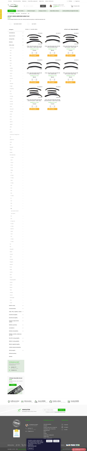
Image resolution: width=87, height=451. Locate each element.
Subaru (11, 282)
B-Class (12, 175)
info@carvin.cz (14, 370)
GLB (11, 203)
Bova (11, 63)
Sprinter (12, 228)
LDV (10, 137)
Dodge (11, 86)
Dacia (11, 75)
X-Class (12, 241)
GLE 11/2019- (13, 213)
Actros (12, 162)
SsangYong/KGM (13, 279)
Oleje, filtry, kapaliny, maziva (15, 311)
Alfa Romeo (12, 47)
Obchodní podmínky (17, 1)
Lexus (11, 142)
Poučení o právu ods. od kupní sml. (50, 427)
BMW (11, 60)
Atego (12, 170)
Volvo (11, 300)
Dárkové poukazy (12, 353)
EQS (11, 193)
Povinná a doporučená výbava (14, 321)
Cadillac (11, 68)
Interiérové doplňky (13, 314)
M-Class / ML (13, 221)
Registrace (77, 1)
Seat (11, 274)
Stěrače (11, 42)
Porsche (11, 259)
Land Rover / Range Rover (14, 134)
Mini (10, 246)
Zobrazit (13, 384)
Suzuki (11, 284)
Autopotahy (11, 38)
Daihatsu (11, 83)
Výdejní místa (41, 1)
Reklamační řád (46, 430)
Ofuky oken (11, 45)
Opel (11, 256)
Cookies (45, 433)
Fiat (10, 91)
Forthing (11, 96)
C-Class (12, 177)
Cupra (11, 73)
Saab (11, 269)
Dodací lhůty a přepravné (32, 1)
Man (10, 144)
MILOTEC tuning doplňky (14, 338)
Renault (11, 264)
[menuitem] (12, 11)
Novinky (10, 356)
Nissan (11, 251)
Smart (11, 277)
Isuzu (11, 116)
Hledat (43, 6)
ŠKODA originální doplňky (14, 344)
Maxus (11, 149)
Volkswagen (12, 297)
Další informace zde (32, 445)
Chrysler (11, 111)
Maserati (11, 147)
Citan (12, 180)
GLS (11, 218)
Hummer (11, 101)
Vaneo (12, 231)
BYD (10, 65)
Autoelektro (11, 327)
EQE (11, 190)
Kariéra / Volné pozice (49, 1)
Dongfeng (12, 88)
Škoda (11, 287)
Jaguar (11, 124)
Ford (11, 93)
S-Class (12, 226)
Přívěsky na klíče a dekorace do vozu (15, 335)
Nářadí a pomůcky (13, 324)
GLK (11, 216)
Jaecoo (11, 121)
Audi (10, 50)
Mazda (11, 152)
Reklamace (24, 1)
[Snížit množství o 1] (32, 53)
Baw (10, 58)
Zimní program (12, 350)
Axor (11, 172)
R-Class (12, 223)
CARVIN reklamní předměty (15, 347)
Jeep (11, 126)
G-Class (12, 195)
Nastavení (31, 448)
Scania (11, 272)
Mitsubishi (11, 249)
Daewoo (11, 78)
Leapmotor (12, 139)
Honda (11, 98)
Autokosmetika (12, 308)
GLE (11, 208)
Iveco (11, 119)
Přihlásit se (61, 409)
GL (11, 198)
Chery (11, 106)
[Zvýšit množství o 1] (36, 53)
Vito (11, 236)
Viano (12, 233)
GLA (11, 200)
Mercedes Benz (12, 154)
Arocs (12, 167)
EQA (11, 185)
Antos (12, 165)
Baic (10, 55)
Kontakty (10, 1)
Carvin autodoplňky (22, 449)
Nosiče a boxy (12, 305)
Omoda (11, 254)
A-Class (12, 157)
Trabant (11, 292)
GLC (11, 205)
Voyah (11, 302)
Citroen (11, 70)
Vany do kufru (12, 35)
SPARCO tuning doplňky (14, 341)
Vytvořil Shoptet (67, 449)
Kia (10, 129)
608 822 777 (13, 367)
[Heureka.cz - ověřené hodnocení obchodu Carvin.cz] (16, 433)
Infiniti (11, 114)
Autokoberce (12, 32)
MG (10, 244)
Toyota (11, 295)
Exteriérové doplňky (13, 317)
